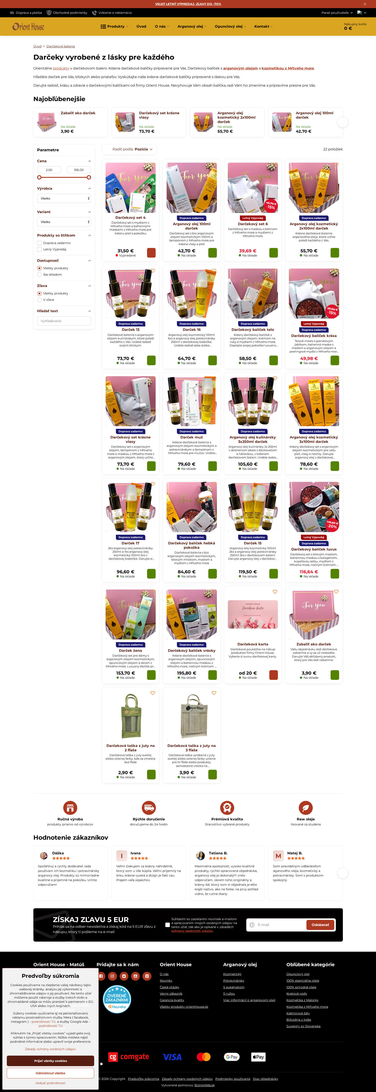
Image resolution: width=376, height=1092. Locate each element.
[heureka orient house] (117, 1012)
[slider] (39, 177)
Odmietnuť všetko (50, 1073)
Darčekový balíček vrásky (192, 650)
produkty (61, 68)
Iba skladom (52, 274)
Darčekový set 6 (253, 224)
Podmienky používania (232, 1079)
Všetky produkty (55, 268)
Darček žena (130, 650)
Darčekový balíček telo (253, 330)
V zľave (48, 300)
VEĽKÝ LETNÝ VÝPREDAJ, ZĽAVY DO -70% (188, 4)
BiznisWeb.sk (204, 1085)
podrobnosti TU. (44, 1022)
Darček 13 (130, 330)
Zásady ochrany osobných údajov (187, 1079)
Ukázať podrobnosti (50, 1083)
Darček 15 (253, 543)
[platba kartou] (188, 1057)
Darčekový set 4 (130, 218)
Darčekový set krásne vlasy (159, 115)
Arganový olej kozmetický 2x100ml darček (236, 117)
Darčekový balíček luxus (314, 549)
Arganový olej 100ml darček (314, 115)
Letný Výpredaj (54, 249)
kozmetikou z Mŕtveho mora (288, 68)
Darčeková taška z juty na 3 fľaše (191, 748)
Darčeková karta (252, 644)
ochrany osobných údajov (192, 931)
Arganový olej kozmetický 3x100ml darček (314, 439)
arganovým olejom (240, 68)
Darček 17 (130, 543)
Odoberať (320, 925)
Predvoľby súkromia (143, 1079)
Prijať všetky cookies (50, 1061)
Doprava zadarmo (57, 243)
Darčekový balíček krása (314, 336)
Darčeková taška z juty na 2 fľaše (130, 748)
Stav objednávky (265, 1079)
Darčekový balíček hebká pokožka (191, 545)
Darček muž (191, 437)
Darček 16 (192, 330)
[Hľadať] (325, 26)
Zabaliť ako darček (78, 113)
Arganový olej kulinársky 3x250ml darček (253, 439)
